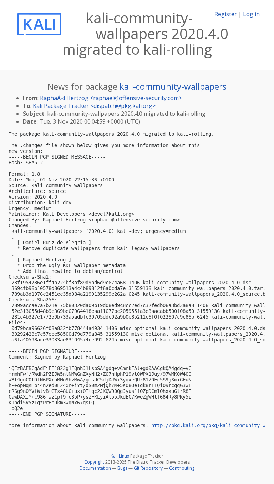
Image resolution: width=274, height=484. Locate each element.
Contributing (181, 468)
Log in (251, 14)
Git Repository (148, 468)
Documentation (95, 468)
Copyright (94, 462)
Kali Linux (120, 456)
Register (225, 14)
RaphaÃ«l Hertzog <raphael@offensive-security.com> (111, 98)
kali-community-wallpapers (173, 86)
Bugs (122, 468)
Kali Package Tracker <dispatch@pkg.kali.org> (94, 106)
